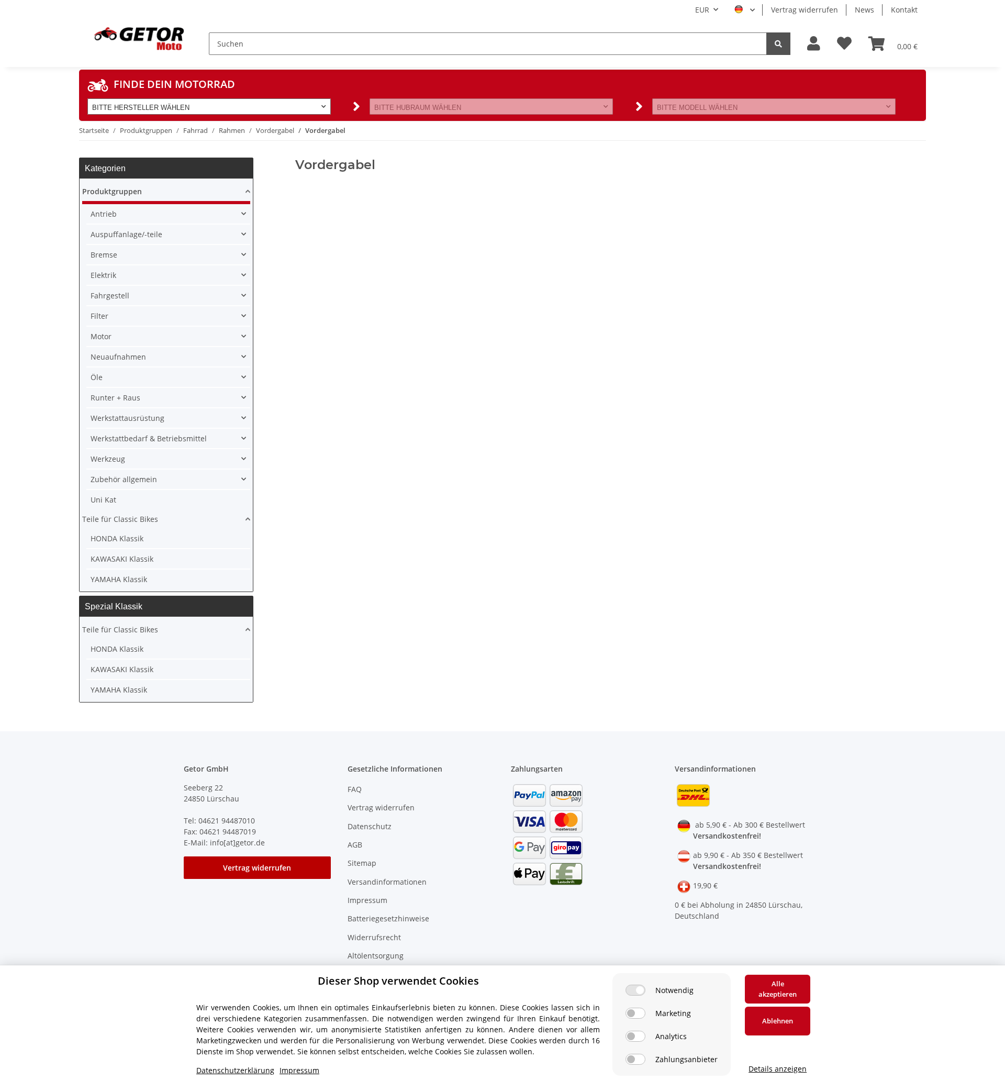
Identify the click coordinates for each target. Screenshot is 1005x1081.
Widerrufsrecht (374, 937)
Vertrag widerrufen (804, 10)
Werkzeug (108, 459)
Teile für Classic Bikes (120, 519)
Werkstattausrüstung (127, 418)
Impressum (367, 900)
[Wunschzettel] (844, 44)
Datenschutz (370, 826)
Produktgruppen (112, 191)
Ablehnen (777, 1021)
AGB (355, 845)
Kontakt (904, 10)
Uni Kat (103, 500)
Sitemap (362, 863)
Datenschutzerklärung (235, 1070)
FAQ (355, 789)
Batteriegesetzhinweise (388, 918)
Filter (99, 316)
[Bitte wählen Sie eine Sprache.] (745, 10)
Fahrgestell (110, 295)
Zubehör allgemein (124, 479)
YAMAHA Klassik (119, 579)
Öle (97, 377)
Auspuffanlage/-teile (126, 234)
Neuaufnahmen (118, 357)
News (864, 10)
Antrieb (104, 214)
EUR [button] (702, 10)
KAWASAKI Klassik (122, 559)
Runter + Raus (115, 398)
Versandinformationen (387, 882)
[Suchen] (778, 43)
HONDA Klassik (117, 538)
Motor (101, 336)
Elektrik (103, 275)
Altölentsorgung (376, 956)
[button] (814, 44)
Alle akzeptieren (777, 989)
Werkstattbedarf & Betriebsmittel (149, 438)
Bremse (104, 255)
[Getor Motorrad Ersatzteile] (138, 37)
